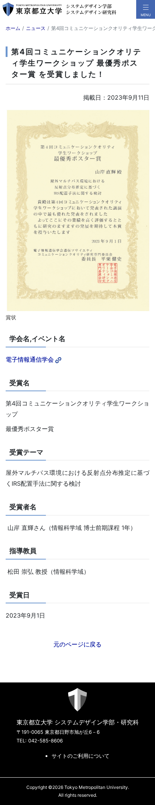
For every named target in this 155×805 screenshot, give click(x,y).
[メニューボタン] (145, 9)
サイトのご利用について (80, 756)
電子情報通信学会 (30, 359)
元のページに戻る (77, 644)
